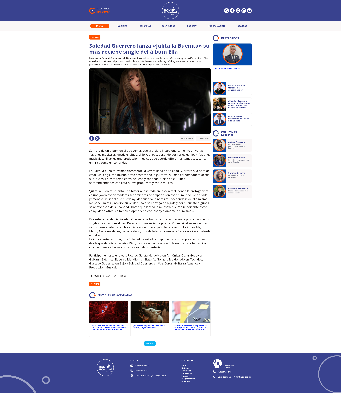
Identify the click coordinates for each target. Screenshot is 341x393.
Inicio (99, 26)
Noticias (122, 26)
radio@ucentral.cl (142, 365)
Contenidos (168, 26)
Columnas (145, 26)
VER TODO (150, 343)
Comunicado (187, 138)
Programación (216, 26)
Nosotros (241, 26)
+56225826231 (141, 370)
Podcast (192, 26)
